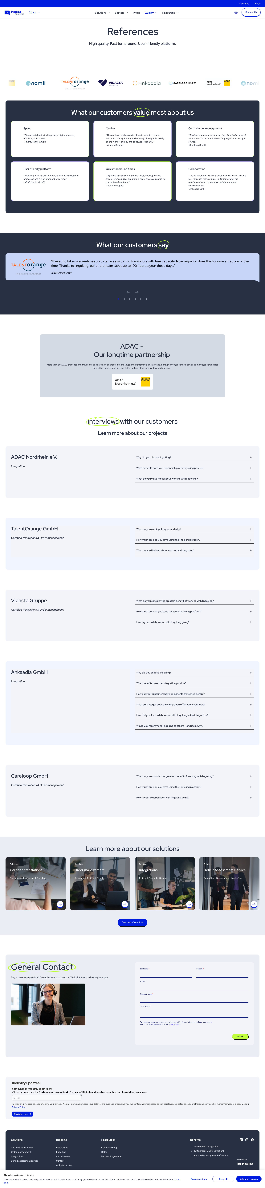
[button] (251, 13)
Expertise (61, 1152)
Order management (21, 1152)
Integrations (17, 1156)
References (62, 1147)
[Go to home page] (14, 12)
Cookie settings (199, 1179)
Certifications (63, 1156)
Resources (168, 13)
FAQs (258, 3)
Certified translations (22, 1147)
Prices (136, 13)
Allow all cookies (249, 1179)
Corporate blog (109, 1147)
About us (244, 3)
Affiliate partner (64, 1165)
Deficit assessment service (24, 1161)
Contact (60, 1161)
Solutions (100, 13)
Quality (149, 13)
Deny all (223, 1179)
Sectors (119, 13)
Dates (104, 1152)
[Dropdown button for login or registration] (236, 12)
